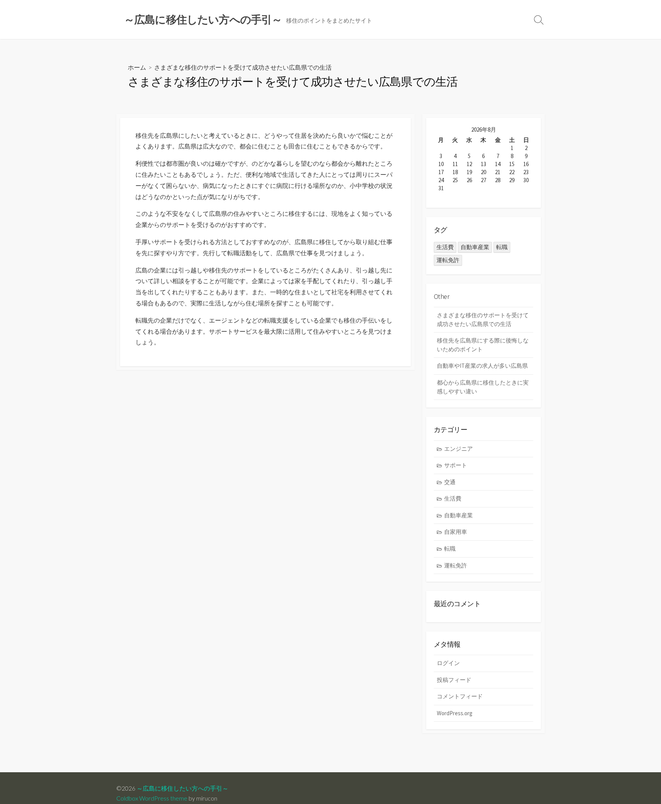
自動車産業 (475, 247)
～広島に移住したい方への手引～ (182, 788)
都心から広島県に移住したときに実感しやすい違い (483, 387)
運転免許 (447, 260)
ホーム (137, 67)
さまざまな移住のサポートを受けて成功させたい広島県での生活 (483, 319)
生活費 (445, 247)
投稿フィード (454, 679)
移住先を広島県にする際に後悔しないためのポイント (483, 345)
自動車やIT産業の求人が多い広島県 (482, 365)
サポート (455, 465)
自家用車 (455, 531)
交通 (450, 482)
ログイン (448, 663)
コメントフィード (460, 696)
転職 (502, 247)
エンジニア (458, 448)
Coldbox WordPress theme (151, 798)
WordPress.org (454, 713)
